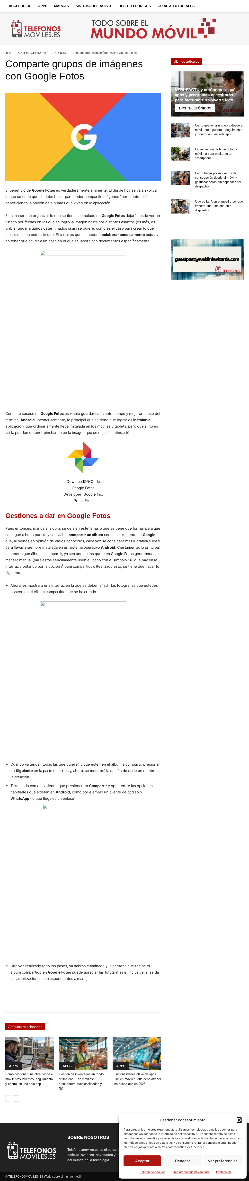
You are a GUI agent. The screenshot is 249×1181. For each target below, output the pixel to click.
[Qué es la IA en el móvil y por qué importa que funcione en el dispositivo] (180, 206)
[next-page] (16, 1098)
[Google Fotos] (83, 457)
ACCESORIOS (20, 6)
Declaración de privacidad (191, 1172)
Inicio (8, 53)
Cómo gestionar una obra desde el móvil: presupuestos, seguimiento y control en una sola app (29, 1079)
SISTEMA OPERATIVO (93, 6)
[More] (153, 1002)
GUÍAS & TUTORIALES (176, 6)
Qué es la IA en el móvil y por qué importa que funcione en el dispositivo (219, 206)
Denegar (182, 1161)
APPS (42, 6)
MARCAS (61, 6)
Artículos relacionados (25, 1027)
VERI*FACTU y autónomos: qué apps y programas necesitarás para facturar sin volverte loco (205, 95)
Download (75, 481)
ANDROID (59, 53)
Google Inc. (93, 494)
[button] (239, 1120)
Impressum (223, 1172)
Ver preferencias (223, 1161)
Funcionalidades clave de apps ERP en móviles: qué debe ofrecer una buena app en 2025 (137, 1079)
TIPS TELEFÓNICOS (134, 6)
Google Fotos (83, 488)
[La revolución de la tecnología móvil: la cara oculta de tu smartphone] (180, 154)
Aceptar (142, 1161)
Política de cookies (152, 1172)
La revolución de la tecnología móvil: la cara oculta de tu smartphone (216, 153)
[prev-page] (8, 1098)
